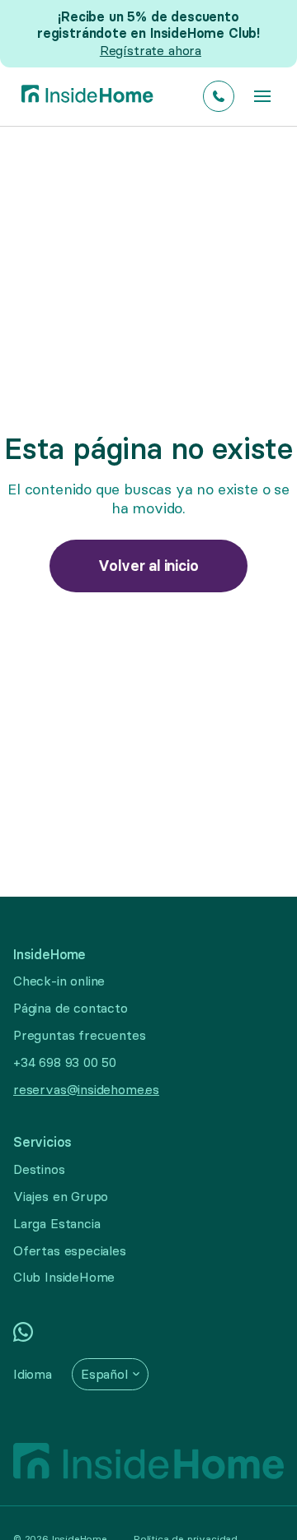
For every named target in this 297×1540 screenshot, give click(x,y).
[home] (83, 96)
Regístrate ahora (150, 50)
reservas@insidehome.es (86, 1089)
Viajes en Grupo (60, 1196)
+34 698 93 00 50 (64, 1062)
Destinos (39, 1169)
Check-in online (59, 980)
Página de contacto (70, 1008)
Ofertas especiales (69, 1250)
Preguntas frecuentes (79, 1035)
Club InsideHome (64, 1277)
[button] (262, 96)
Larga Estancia (56, 1223)
